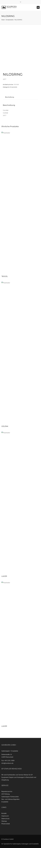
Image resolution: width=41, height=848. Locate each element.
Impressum (5, 816)
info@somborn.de (7, 763)
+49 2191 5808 (9, 760)
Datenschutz (5, 818)
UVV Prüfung (5, 794)
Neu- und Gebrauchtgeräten (10, 799)
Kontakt (3, 813)
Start (3, 20)
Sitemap (4, 821)
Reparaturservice (6, 791)
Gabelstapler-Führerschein (10, 797)
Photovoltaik (5, 824)
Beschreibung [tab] (9, 97)
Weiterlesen (20, 203)
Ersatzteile (9, 20)
